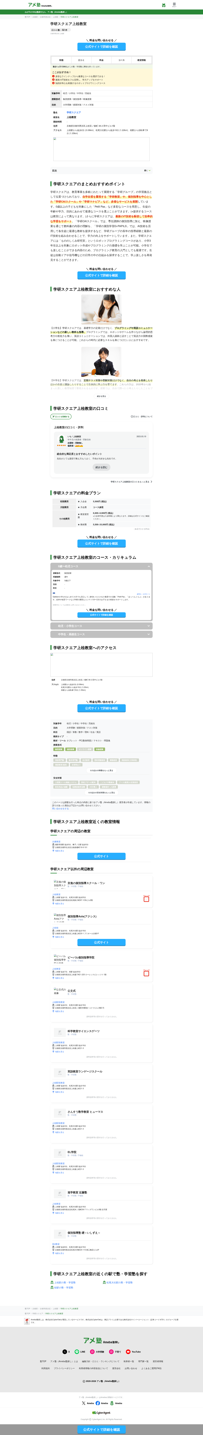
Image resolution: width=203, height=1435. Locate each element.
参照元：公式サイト (143, 594)
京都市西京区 (45, 16)
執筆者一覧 (129, 1361)
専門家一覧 (143, 1361)
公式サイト (101, 856)
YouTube (136, 1351)
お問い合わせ (131, 1368)
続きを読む (101, 467)
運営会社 (116, 1368)
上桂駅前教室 (58, 1002)
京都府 (35, 16)
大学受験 (100, 1351)
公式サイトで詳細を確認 (101, 46)
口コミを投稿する (62, 416)
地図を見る (59, 850)
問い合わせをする (60, 808)
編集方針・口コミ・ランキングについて (100, 1361)
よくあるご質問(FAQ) (151, 1368)
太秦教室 (56, 841)
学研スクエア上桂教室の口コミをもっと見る (130, 481)
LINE (82, 1351)
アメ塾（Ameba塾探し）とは (64, 1361)
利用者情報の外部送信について (93, 1368)
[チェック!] (147, 899)
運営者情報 (158, 1361)
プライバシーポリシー (64, 1368)
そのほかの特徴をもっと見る (101, 770)
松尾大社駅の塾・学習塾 (120, 1282)
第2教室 (56, 1243)
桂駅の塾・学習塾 (63, 1287)
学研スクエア (74, 112)
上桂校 (55, 927)
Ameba (90, 1403)
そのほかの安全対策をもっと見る (101, 792)
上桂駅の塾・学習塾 (65, 1282)
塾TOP (27, 16)
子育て (118, 1351)
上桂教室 (56, 894)
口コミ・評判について (143, 416)
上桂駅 (55, 16)
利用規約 (45, 1368)
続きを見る (101, 396)
